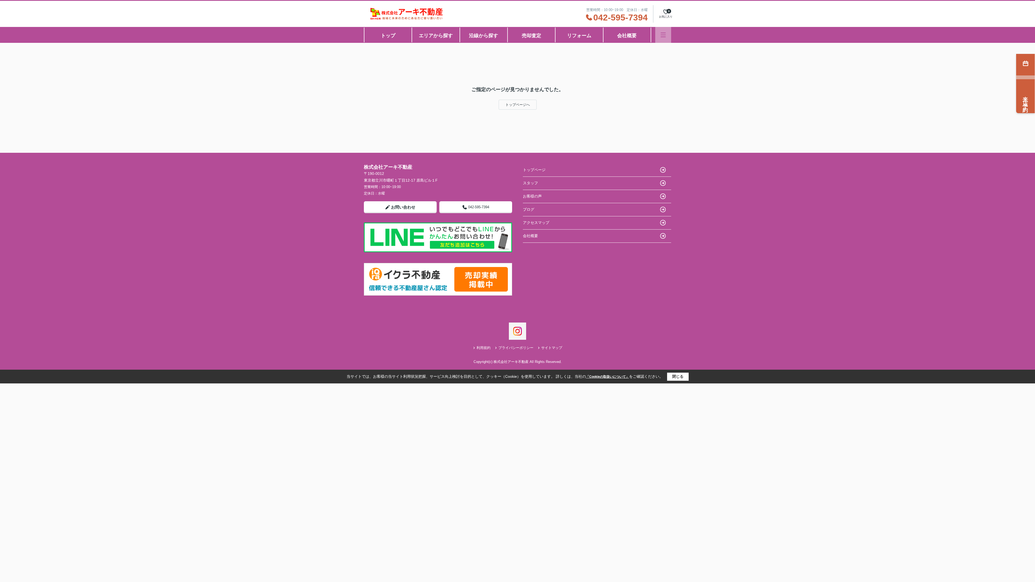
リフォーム (579, 35)
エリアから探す (436, 35)
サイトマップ (551, 348)
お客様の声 (532, 196)
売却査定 (531, 35)
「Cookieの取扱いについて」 (607, 377)
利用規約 (484, 348)
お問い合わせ (403, 207)
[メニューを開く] (663, 35)
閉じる (678, 376)
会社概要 (627, 35)
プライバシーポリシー (515, 348)
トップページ (534, 170)
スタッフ (530, 183)
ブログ (528, 209)
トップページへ (517, 105)
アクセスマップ (536, 222)
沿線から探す (483, 35)
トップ (388, 35)
